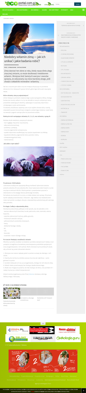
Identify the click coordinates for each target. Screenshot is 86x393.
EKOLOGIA (63, 50)
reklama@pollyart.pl (14, 345)
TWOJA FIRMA (64, 166)
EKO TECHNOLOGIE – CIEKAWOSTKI (70, 93)
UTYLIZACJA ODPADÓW (67, 62)
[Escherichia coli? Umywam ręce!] (45, 292)
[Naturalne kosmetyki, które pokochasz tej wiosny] (11, 293)
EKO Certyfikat (54, 10)
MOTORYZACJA (65, 108)
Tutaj (32, 391)
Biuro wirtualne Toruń (73, 380)
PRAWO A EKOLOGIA (66, 159)
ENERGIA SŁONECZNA (66, 124)
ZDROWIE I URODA (8, 18)
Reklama (24, 345)
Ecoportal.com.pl (39, 376)
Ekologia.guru (49, 376)
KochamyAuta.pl (11, 380)
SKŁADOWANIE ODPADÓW (67, 58)
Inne (71, 10)
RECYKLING (64, 66)
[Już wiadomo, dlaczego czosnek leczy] (28, 292)
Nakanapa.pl (73, 376)
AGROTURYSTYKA (65, 101)
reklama (5, 14)
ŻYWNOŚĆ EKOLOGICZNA (67, 81)
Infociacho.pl (30, 380)
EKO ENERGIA (34, 10)
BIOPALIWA (64, 139)
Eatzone (31, 274)
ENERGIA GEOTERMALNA (67, 120)
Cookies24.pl (39, 380)
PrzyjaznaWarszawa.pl (27, 376)
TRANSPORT (64, 112)
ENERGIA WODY (65, 132)
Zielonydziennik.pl (14, 376)
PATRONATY (64, 10)
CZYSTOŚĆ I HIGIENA (66, 85)
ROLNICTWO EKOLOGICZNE (68, 104)
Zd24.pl (57, 376)
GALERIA (44, 10)
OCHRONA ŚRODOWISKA (67, 54)
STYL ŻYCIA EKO (65, 69)
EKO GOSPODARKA (22, 10)
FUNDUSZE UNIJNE (66, 163)
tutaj (57, 389)
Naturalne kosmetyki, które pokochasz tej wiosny (9, 303)
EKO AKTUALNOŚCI (7, 10)
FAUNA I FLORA (65, 170)
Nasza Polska (64, 376)
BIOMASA (63, 135)
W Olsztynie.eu (22, 380)
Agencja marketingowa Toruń (43, 383)
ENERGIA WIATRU (65, 128)
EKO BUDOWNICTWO (66, 97)
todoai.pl (63, 380)
